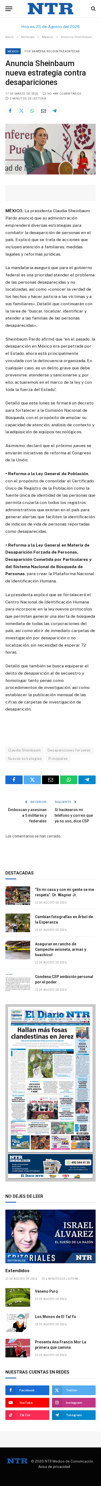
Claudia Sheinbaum (24, 750)
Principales (58, 759)
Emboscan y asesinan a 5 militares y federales (27, 815)
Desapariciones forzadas (69, 750)
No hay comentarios (64, 93)
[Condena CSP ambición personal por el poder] (17, 982)
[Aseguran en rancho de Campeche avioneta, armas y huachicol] (17, 950)
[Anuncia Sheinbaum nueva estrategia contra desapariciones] (50, 173)
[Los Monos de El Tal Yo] (17, 1322)
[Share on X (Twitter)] (21, 111)
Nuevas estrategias (25, 759)
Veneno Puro (46, 1291)
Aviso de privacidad (54, 1467)
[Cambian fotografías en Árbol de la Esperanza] (17, 923)
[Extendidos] (50, 1236)
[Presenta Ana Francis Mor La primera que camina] (17, 1348)
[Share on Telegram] (54, 111)
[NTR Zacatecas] (51, 8)
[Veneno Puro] (17, 1297)
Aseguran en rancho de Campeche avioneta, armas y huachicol (60, 949)
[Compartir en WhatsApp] (32, 111)
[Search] (93, 9)
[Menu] (8, 9)
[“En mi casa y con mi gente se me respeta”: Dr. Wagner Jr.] (17, 895)
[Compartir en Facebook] (10, 111)
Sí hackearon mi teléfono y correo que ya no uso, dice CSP (74, 815)
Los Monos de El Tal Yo (55, 1317)
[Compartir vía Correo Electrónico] (43, 111)
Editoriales (17, 1260)
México (13, 51)
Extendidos (17, 1270)
